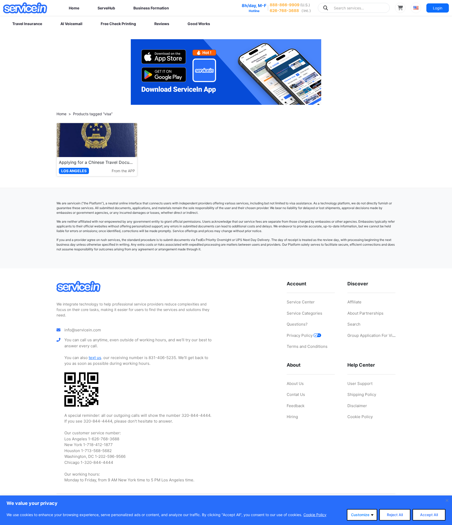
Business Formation (151, 8)
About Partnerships (365, 313)
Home (74, 8)
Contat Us (296, 394)
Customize (360, 514)
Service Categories (304, 313)
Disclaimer (357, 405)
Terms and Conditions (307, 346)
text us (95, 357)
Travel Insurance (27, 23)
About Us (295, 383)
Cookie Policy (314, 514)
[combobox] (354, 8)
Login (437, 8)
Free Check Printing (118, 23)
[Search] (326, 8)
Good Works (199, 23)
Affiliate (354, 301)
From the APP (123, 171)
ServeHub (106, 8)
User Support (359, 383)
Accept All (429, 514)
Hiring (292, 416)
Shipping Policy (361, 394)
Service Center (301, 301)
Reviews (161, 23)
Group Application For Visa (372, 335)
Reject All (395, 514)
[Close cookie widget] (447, 500)
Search (353, 324)
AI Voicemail (71, 23)
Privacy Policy (300, 335)
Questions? (297, 324)
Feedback (295, 405)
